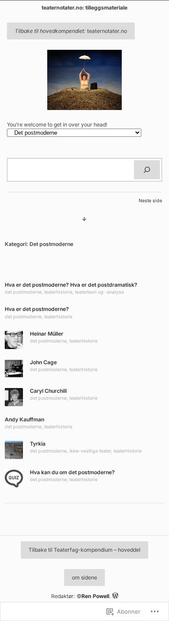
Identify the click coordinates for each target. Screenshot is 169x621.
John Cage (43, 362)
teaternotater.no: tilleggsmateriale (84, 7)
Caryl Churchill (48, 391)
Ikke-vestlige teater (90, 451)
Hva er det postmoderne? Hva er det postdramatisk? (71, 285)
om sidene (84, 577)
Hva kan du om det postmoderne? (72, 472)
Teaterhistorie (58, 292)
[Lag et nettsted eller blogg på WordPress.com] (115, 596)
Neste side (150, 201)
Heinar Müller (46, 333)
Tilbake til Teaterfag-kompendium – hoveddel (84, 550)
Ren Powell (95, 596)
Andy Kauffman (24, 419)
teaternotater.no (71, 31)
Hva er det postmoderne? (37, 309)
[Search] (147, 169)
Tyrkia (38, 443)
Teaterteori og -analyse (99, 292)
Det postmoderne (23, 292)
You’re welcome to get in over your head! (57, 124)
